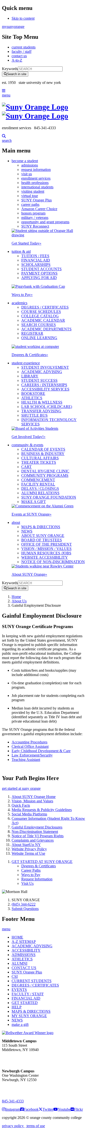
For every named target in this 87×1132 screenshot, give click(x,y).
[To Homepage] (43, 111)
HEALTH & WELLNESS (41, 402)
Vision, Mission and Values (32, 801)
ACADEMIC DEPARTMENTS (46, 329)
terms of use (35, 1126)
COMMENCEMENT (38, 480)
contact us (19, 56)
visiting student (32, 191)
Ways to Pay (22, 295)
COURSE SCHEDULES (41, 312)
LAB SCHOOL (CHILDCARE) (46, 407)
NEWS (26, 531)
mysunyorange (13, 26)
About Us (19, 601)
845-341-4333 (13, 1101)
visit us (26, 174)
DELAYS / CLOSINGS (40, 488)
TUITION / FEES (35, 256)
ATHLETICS (31, 398)
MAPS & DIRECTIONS (40, 527)
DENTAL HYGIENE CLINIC (45, 471)
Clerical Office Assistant (30, 746)
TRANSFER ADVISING (41, 411)
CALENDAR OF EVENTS (43, 449)
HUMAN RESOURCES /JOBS (46, 553)
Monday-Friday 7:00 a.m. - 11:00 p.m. (19, 1058)
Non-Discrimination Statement (35, 831)
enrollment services (36, 178)
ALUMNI (19, 963)
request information (36, 169)
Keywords (10, 69)
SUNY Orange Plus (36, 200)
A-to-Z (17, 60)
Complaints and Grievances (33, 840)
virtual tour (29, 196)
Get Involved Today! (28, 437)
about (16, 522)
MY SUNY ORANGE (29, 1016)
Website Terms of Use (28, 853)
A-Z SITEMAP (24, 942)
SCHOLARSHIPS (36, 265)
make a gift (20, 1024)
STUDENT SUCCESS (39, 380)
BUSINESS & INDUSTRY (43, 454)
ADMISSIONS (24, 955)
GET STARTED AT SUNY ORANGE (42, 862)
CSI (15, 976)
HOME (17, 937)
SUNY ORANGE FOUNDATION (48, 497)
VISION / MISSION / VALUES (46, 549)
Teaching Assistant (26, 759)
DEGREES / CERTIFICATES (45, 307)
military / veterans (34, 217)
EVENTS (19, 990)
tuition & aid (21, 251)
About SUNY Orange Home (34, 797)
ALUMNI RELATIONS (40, 493)
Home (16, 597)
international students (37, 187)
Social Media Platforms (29, 814)
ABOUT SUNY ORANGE (42, 536)
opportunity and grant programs (45, 222)
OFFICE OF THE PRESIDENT (46, 544)
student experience (26, 363)
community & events (27, 445)
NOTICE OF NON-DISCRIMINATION (53, 562)
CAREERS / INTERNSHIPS (44, 385)
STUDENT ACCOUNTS (41, 269)
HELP (17, 1007)
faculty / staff (21, 51)
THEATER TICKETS (38, 462)
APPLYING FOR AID (39, 278)
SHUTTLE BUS (34, 415)
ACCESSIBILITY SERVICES (45, 389)
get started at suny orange (21, 788)
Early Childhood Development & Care (41, 751)
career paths (30, 204)
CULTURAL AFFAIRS (40, 458)
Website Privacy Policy (29, 849)
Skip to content (23, 18)
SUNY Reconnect (35, 226)
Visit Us (27, 883)
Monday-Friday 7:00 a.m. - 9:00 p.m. (18, 1088)
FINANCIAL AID (35, 260)
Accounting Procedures (29, 742)
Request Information (36, 879)
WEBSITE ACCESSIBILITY (44, 557)
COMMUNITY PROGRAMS (44, 475)
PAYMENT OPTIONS (39, 273)
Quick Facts (21, 805)
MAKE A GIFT (33, 502)
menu (6, 95)
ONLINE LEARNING (39, 338)
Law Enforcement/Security (32, 755)
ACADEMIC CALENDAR (43, 320)
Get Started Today (26, 243)
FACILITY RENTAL (38, 484)
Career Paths (31, 870)
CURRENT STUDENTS (31, 981)
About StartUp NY (26, 845)
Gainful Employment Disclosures (37, 827)
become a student (25, 161)
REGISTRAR (32, 333)
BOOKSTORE (33, 393)
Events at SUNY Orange (31, 514)
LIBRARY (29, 376)
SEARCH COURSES (38, 325)
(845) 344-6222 (24, 904)
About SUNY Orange (29, 574)
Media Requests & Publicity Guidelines (42, 810)
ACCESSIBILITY (26, 950)
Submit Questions (25, 909)
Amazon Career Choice (39, 209)
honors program (33, 213)
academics (19, 303)
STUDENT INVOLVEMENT (45, 367)
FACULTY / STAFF (28, 994)
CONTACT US (24, 968)
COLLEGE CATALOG (40, 316)
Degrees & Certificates (30, 355)
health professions (35, 183)
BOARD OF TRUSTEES (41, 540)
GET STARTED (25, 1003)
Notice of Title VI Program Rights (38, 836)
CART (26, 467)
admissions (29, 165)
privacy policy (13, 1126)
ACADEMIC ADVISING (41, 372)
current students (24, 47)
